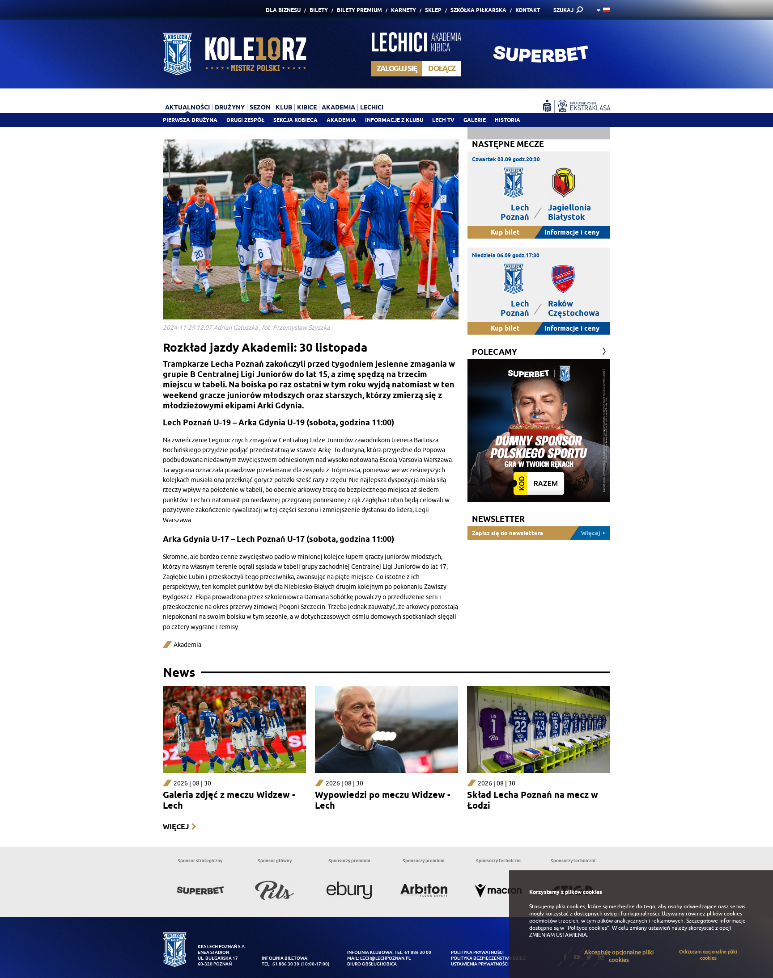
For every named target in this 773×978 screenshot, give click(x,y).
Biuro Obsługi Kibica (372, 964)
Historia (507, 120)
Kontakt (527, 10)
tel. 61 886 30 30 (280, 964)
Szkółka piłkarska (478, 10)
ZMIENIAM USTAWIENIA (558, 935)
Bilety (319, 10)
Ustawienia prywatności (480, 964)
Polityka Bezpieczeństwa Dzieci (489, 958)
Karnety (403, 10)
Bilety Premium (359, 10)
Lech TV (443, 120)
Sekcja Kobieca (295, 120)
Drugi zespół (245, 120)
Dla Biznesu (283, 10)
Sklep (433, 10)
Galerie (474, 120)
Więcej (176, 827)
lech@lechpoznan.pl (385, 958)
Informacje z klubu (394, 120)
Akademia (341, 120)
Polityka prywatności (477, 952)
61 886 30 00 (417, 952)
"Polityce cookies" (587, 928)
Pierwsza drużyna (190, 120)
